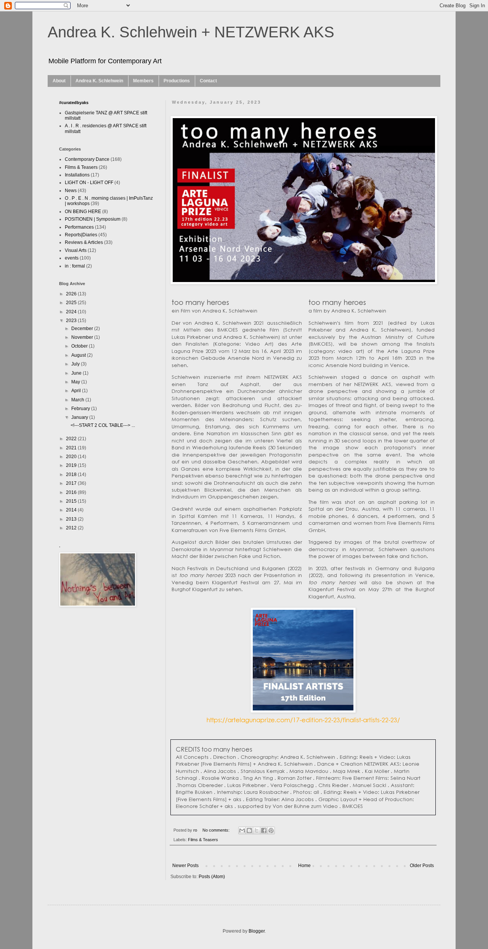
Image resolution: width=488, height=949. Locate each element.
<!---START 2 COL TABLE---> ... (103, 425)
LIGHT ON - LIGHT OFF (89, 182)
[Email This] (242, 830)
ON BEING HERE (83, 211)
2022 (72, 438)
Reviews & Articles (84, 242)
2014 (72, 510)
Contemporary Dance (87, 159)
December (82, 328)
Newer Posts (185, 865)
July (76, 364)
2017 (72, 483)
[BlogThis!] (249, 830)
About (59, 80)
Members (143, 80)
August (79, 355)
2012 (72, 528)
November (82, 337)
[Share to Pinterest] (271, 830)
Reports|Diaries (81, 234)
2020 (72, 456)
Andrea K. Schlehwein (99, 80)
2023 (72, 320)
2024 (72, 311)
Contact (208, 80)
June (77, 373)
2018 (72, 474)
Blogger (257, 931)
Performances (79, 227)
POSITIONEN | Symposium (92, 219)
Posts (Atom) (212, 876)
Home (304, 865)
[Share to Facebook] (264, 830)
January (80, 417)
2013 (72, 519)
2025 (72, 302)
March (78, 399)
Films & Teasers (203, 839)
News (71, 190)
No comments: (216, 830)
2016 (72, 492)
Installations (77, 175)
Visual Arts (76, 250)
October (80, 346)
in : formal (75, 266)
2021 (72, 447)
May (76, 382)
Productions (177, 80)
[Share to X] (256, 830)
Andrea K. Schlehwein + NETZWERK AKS (191, 32)
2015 (72, 501)
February (81, 408)
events (72, 258)
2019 (72, 465)
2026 (72, 294)
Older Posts (422, 865)
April (76, 390)
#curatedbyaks (73, 102)
